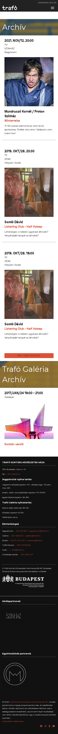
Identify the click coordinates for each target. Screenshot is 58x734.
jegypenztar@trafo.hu (39, 531)
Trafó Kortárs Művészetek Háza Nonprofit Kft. (28, 702)
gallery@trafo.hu (33, 536)
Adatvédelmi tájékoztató (12, 721)
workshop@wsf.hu (35, 540)
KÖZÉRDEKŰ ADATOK (47, 3)
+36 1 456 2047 (26, 554)
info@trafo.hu (18, 550)
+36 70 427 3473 (17, 540)
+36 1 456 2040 (13, 474)
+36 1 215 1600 (22, 531)
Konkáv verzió (14, 444)
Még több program (29, 355)
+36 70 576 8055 (23, 545)
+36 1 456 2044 (17, 536)
